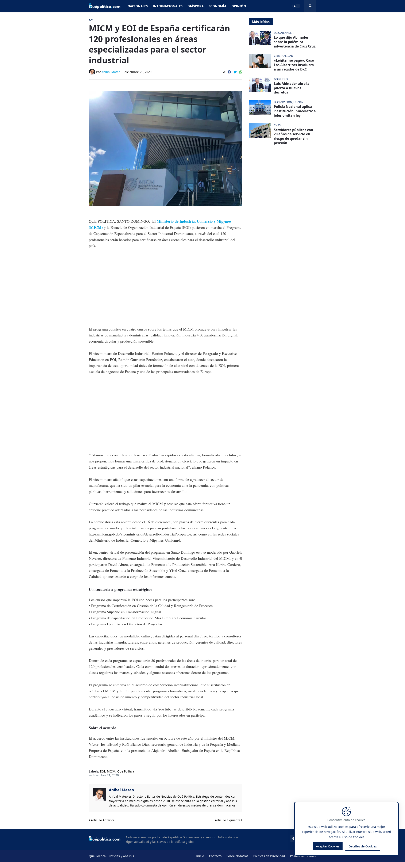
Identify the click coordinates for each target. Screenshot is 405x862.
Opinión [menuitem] (238, 6)
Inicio (200, 856)
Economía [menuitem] (217, 6)
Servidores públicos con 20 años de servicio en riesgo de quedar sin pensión (293, 136)
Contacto (215, 856)
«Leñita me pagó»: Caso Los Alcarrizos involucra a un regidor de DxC (294, 64)
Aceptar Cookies (327, 846)
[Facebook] (229, 72)
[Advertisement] (165, 284)
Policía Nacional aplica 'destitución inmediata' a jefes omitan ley (295, 111)
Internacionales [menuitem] (167, 6)
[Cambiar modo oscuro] (296, 6)
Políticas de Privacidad (269, 856)
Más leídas (261, 21)
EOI (102, 771)
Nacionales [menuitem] (137, 6)
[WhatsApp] (240, 72)
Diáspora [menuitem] (196, 6)
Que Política (125, 771)
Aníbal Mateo (121, 789)
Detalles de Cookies (362, 846)
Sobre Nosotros (237, 856)
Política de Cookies (303, 856)
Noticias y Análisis (121, 856)
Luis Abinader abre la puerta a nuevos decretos (291, 88)
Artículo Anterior (102, 820)
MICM (111, 771)
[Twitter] (235, 72)
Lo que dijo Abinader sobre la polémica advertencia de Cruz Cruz (295, 41)
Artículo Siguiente (227, 820)
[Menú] (310, 6)
